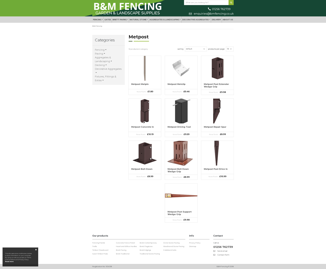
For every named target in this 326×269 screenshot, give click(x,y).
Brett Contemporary (148, 243)
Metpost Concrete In (142, 127)
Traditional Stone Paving (150, 254)
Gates (107, 19)
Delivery (216, 19)
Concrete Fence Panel (125, 243)
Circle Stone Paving (171, 243)
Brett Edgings (145, 250)
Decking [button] (100, 65)
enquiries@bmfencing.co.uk (213, 13)
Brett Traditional (122, 254)
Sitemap (192, 246)
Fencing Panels (98, 243)
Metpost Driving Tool (179, 127)
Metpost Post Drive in (216, 169)
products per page (216, 49)
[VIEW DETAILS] (145, 68)
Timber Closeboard (100, 250)
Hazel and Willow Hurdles (126, 246)
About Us (228, 19)
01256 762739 (221, 9)
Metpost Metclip (176, 84)
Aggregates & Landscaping (164, 19)
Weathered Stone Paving (173, 246)
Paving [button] (99, 53)
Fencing (97, 19)
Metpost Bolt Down (141, 169)
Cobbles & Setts (169, 250)
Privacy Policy (194, 243)
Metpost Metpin (140, 84)
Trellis (94, 246)
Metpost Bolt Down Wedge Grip (178, 170)
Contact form (223, 255)
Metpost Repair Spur (215, 127)
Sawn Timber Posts (100, 254)
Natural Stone (138, 19)
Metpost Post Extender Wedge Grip (216, 85)
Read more (9, 261)
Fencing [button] (100, 49)
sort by (181, 49)
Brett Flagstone (146, 246)
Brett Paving (120, 19)
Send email (222, 251)
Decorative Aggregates (195, 19)
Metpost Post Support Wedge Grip (180, 213)
